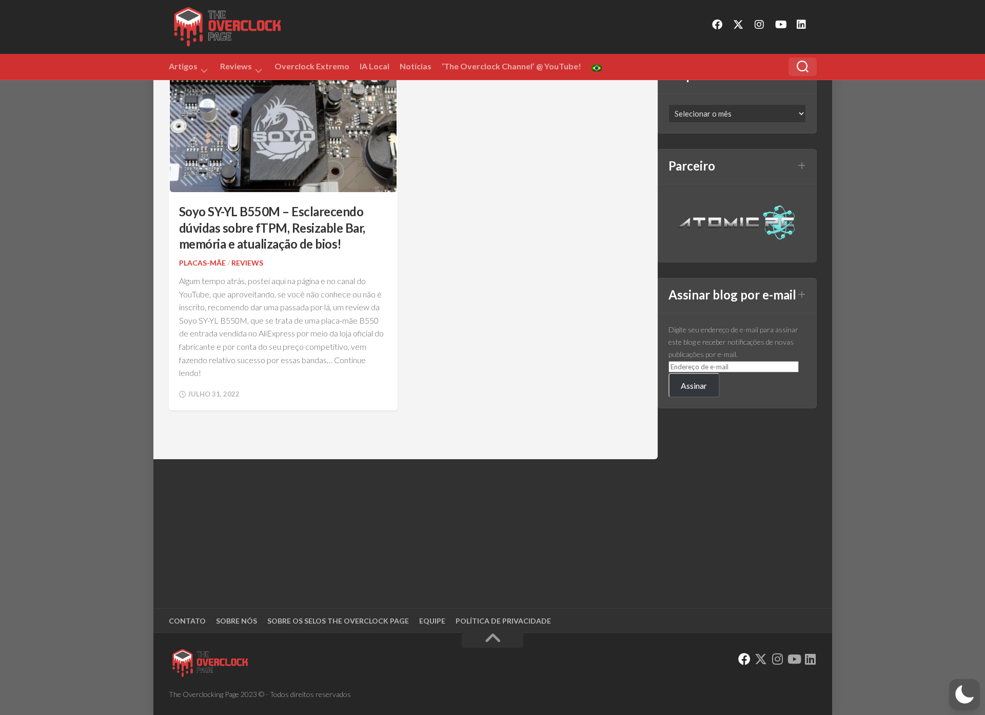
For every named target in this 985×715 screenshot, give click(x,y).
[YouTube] (780, 25)
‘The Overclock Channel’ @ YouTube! (511, 66)
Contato (187, 620)
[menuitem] (597, 68)
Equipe (432, 620)
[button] (964, 694)
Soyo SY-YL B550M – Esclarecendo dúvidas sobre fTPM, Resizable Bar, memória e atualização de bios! (272, 227)
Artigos (183, 68)
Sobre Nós (236, 620)
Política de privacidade (503, 620)
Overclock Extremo (311, 66)
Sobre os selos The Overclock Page (338, 620)
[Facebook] (717, 25)
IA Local (374, 66)
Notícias (415, 66)
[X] (738, 25)
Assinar (694, 385)
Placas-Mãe (202, 262)
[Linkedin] (801, 25)
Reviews (236, 68)
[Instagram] (759, 25)
